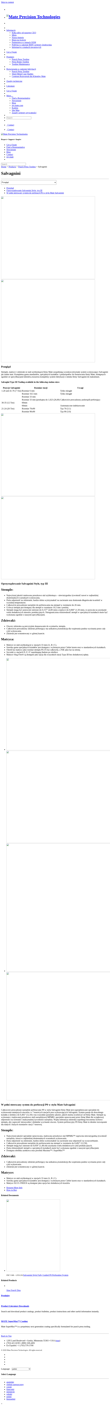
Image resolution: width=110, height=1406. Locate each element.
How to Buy (11, 1190)
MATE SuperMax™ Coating (14, 1321)
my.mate (10, 157)
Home (3, 167)
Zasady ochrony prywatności (24, 113)
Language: (6, 1369)
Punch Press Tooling (20, 59)
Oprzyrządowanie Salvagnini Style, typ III (24, 190)
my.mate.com (17, 105)
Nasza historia (18, 37)
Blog (14, 103)
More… (9, 96)
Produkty (10, 57)
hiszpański (10, 1399)
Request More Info (14, 1188)
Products (12, 167)
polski (9, 1396)
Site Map (15, 110)
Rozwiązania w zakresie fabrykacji (21, 69)
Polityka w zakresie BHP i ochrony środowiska (32, 45)
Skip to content (7, 2)
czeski (9, 1387)
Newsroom (16, 100)
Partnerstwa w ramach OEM (24, 42)
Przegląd (10, 188)
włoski (9, 1394)
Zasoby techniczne (14, 81)
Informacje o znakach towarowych (26, 47)
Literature (10, 86)
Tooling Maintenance (21, 64)
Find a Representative (21, 98)
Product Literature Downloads (15, 1306)
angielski (10, 1382)
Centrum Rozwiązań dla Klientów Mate (29, 76)
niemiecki (10, 1392)
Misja (14, 35)
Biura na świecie (19, 40)
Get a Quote (11, 52)
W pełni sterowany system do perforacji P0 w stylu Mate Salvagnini (35, 193)
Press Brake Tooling (20, 62)
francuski (10, 1389)
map (58, 1340)
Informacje (11, 30)
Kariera (15, 108)
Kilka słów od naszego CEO (24, 33)
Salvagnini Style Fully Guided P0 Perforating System (45, 1275)
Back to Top (6, 1336)
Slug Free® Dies (13, 1290)
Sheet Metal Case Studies (22, 74)
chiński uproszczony (15, 1384)
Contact (10, 125)
